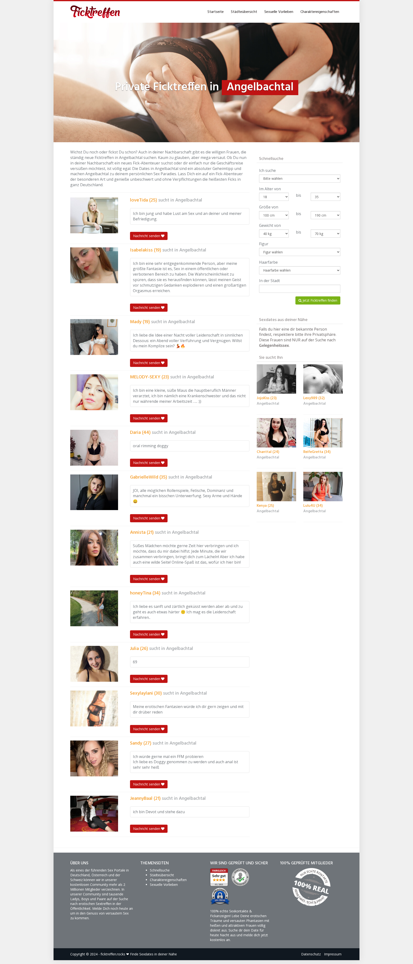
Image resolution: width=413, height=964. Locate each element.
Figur (263, 243)
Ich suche (267, 170)
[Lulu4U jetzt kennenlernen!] (323, 486)
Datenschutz (311, 954)
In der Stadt (269, 280)
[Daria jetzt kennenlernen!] (94, 448)
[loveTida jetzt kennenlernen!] (94, 215)
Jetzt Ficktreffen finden (319, 300)
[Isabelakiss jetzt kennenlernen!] (94, 265)
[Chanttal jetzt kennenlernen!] (276, 432)
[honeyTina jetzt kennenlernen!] (94, 608)
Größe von (268, 207)
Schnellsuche (160, 870)
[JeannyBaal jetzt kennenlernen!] (94, 814)
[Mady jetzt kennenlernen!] (94, 337)
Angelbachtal (188, 200)
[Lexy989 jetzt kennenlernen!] (323, 379)
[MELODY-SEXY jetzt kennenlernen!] (94, 392)
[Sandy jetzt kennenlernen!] (94, 758)
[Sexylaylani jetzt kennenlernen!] (94, 708)
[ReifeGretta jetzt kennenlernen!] (323, 433)
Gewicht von (270, 225)
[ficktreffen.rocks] (95, 12)
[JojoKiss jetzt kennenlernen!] (276, 379)
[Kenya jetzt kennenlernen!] (276, 486)
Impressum (333, 954)
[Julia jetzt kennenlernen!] (94, 664)
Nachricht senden (147, 236)
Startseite (215, 12)
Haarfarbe (268, 262)
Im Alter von (270, 188)
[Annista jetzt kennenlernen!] (94, 548)
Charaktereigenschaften (319, 12)
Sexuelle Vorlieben (278, 12)
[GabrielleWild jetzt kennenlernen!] (94, 492)
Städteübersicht (244, 12)
